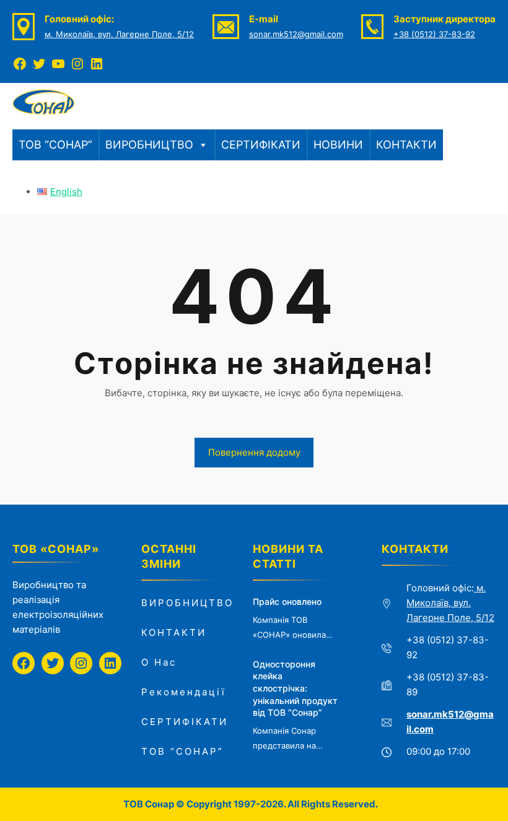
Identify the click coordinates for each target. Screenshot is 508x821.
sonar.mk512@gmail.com (296, 34)
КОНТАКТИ (406, 144)
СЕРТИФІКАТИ (260, 144)
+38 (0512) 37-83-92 (434, 34)
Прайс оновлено (287, 601)
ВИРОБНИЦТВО (149, 144)
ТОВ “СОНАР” (55, 144)
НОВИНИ (338, 144)
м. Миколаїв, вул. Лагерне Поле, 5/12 (119, 34)
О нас (159, 662)
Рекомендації (183, 692)
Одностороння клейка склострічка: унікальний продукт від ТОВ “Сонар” (295, 688)
